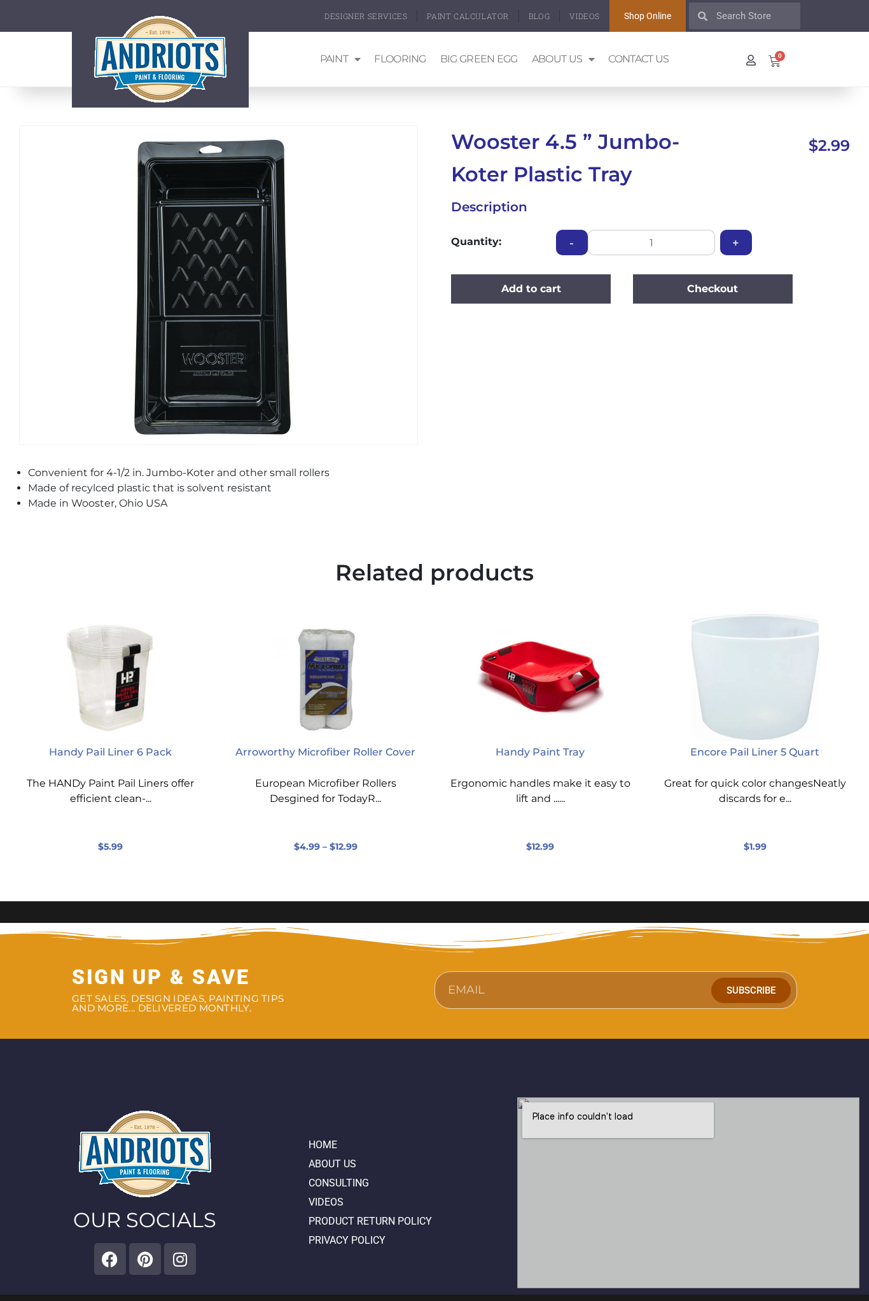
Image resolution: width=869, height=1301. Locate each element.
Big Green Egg (479, 59)
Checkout (712, 289)
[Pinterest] (145, 1259)
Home (323, 1145)
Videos (584, 16)
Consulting (339, 1183)
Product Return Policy (370, 1221)
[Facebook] (110, 1259)
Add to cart (531, 289)
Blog (539, 16)
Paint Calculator (468, 16)
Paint (334, 59)
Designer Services (365, 16)
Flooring (400, 59)
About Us (557, 59)
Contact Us (638, 59)
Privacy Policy (347, 1240)
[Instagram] (180, 1259)
